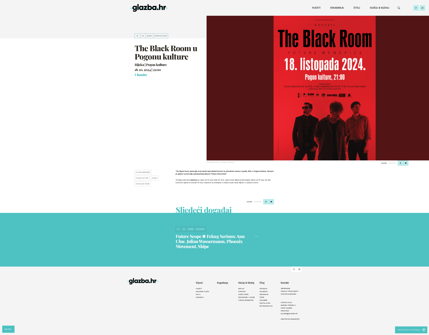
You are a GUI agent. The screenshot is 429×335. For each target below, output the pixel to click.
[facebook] (416, 8)
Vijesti (316, 7)
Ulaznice (141, 75)
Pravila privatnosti (289, 291)
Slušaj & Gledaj (379, 7)
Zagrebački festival (316, 22)
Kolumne (357, 30)
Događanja (337, 7)
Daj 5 (316, 30)
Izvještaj (356, 18)
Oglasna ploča (316, 18)
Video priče (379, 26)
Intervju (357, 15)
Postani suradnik (288, 294)
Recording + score (379, 30)
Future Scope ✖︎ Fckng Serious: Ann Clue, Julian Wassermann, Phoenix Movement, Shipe (210, 241)
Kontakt (285, 282)
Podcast (379, 22)
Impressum (285, 288)
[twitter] (405, 163)
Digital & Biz (356, 33)
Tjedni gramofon (379, 18)
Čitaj (357, 7)
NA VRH (7, 329)
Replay (380, 15)
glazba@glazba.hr (289, 313)
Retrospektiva (356, 37)
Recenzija (356, 22)
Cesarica (316, 26)
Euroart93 (294, 319)
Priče (356, 26)
